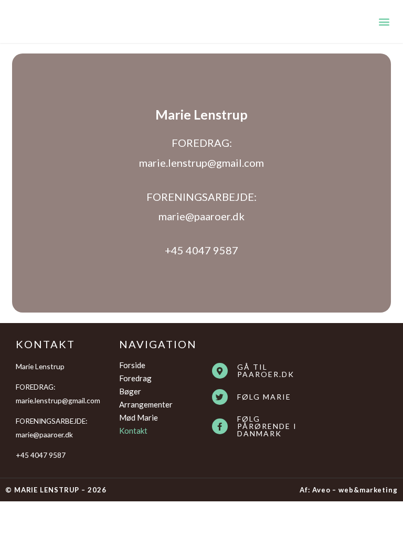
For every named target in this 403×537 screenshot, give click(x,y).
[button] (384, 21)
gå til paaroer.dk (265, 370)
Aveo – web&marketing (355, 490)
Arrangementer (146, 404)
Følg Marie (264, 396)
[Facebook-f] (220, 426)
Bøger (130, 391)
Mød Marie (138, 417)
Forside (132, 365)
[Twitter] (220, 397)
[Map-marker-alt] (220, 371)
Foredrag (135, 378)
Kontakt (133, 430)
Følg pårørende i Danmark (267, 426)
